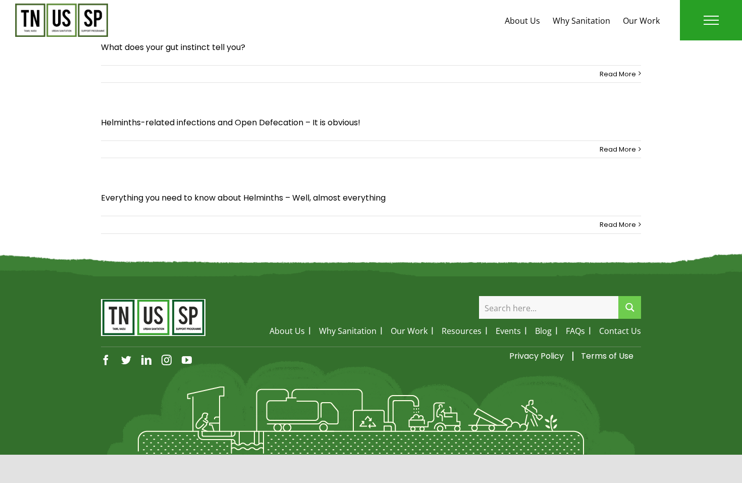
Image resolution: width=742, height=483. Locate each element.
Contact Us (620, 330)
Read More (618, 74)
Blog (543, 330)
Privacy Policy (536, 356)
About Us (522, 20)
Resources (462, 330)
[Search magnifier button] (629, 307)
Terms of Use (607, 356)
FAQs (575, 330)
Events (508, 330)
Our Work (641, 20)
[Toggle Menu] (711, 20)
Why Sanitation (581, 20)
